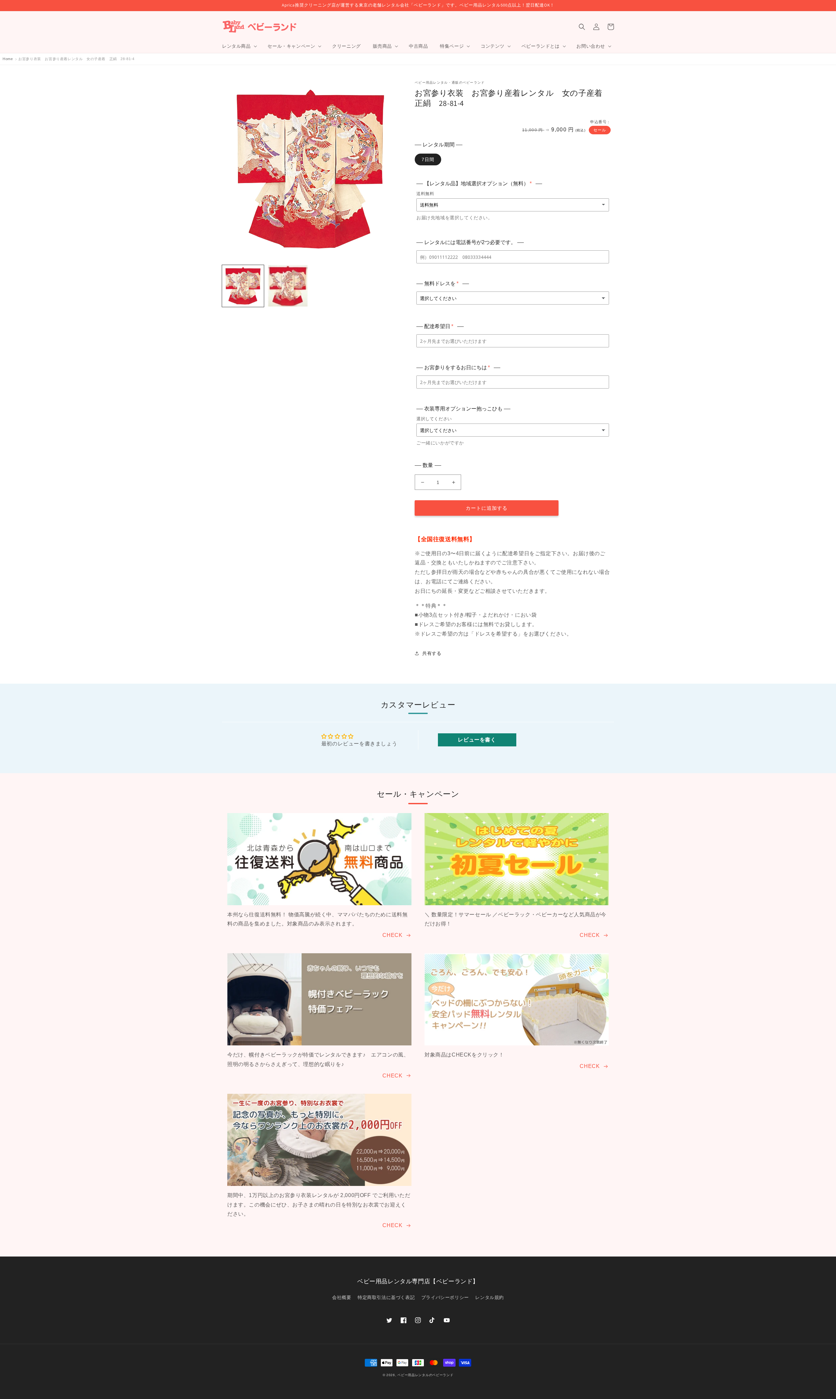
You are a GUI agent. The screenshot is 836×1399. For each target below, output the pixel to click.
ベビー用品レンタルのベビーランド (425, 1375)
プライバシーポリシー (445, 1297)
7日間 (428, 159)
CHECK (392, 935)
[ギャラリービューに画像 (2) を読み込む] (288, 286)
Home (8, 59)
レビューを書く (477, 739)
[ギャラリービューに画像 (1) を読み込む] (243, 286)
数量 (428, 465)
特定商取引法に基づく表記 (386, 1297)
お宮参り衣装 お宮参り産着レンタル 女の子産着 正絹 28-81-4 (76, 59)
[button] (239, 46)
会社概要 (341, 1297)
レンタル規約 (489, 1297)
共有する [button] (431, 653)
